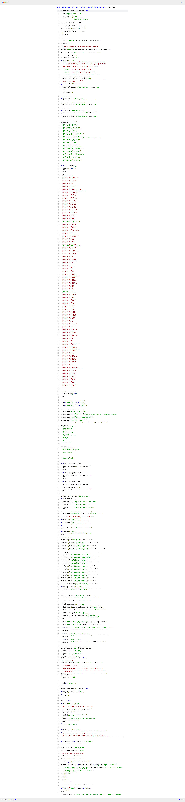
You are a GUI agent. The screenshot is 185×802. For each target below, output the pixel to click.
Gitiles (8, 799)
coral (58, 7)
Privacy (12, 799)
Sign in (182, 2)
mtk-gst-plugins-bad (67, 7)
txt (179, 799)
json (182, 799)
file (87, 10)
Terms (16, 799)
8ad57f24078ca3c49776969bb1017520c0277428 (90, 7)
